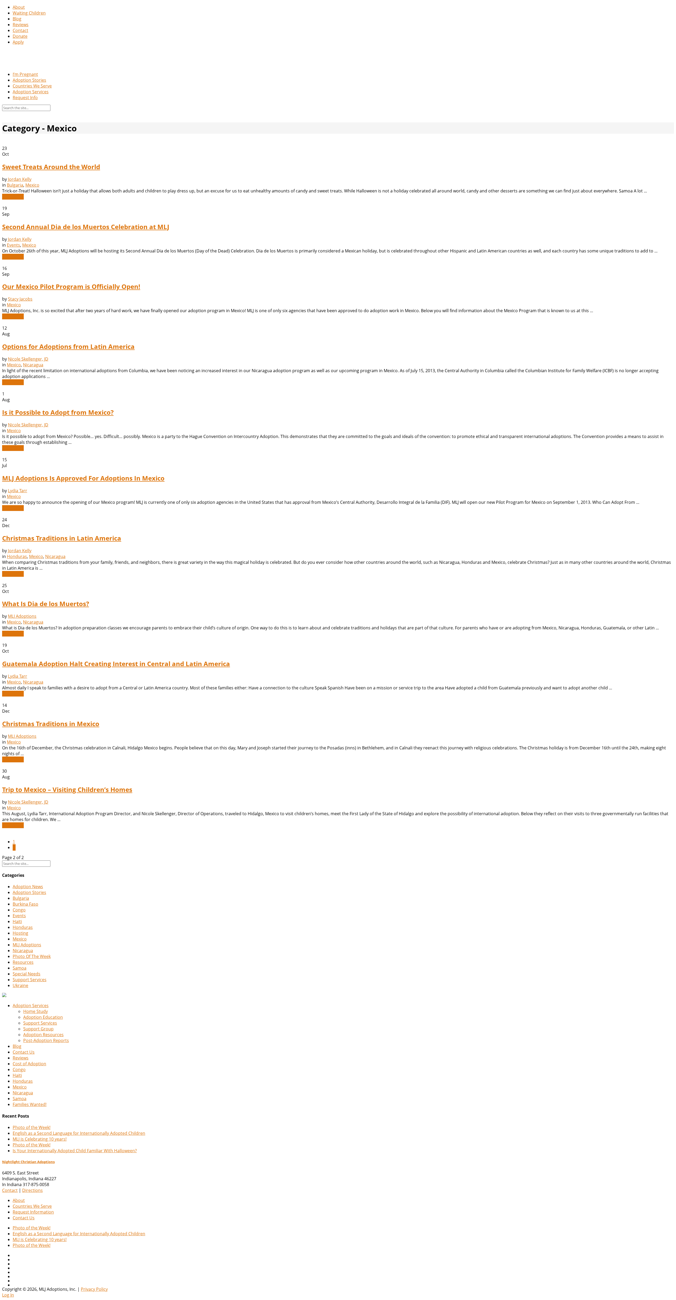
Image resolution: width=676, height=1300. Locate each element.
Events (13, 245)
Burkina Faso (25, 904)
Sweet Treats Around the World (51, 166)
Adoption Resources (43, 1035)
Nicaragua (33, 365)
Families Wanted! (29, 1104)
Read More (13, 197)
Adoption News (28, 886)
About (19, 7)
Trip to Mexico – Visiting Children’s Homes (67, 789)
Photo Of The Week (32, 956)
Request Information (33, 1212)
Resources (23, 962)
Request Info (25, 97)
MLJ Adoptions (22, 616)
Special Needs (26, 974)
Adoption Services (31, 92)
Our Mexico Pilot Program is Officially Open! (71, 286)
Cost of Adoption (29, 1064)
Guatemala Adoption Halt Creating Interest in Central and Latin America (116, 663)
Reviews (21, 24)
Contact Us (24, 1052)
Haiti (17, 921)
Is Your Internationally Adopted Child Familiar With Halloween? (75, 1151)
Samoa (19, 968)
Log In (8, 1295)
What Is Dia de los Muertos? (45, 603)
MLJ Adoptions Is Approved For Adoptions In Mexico (83, 478)
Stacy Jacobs (20, 299)
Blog (17, 19)
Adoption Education (43, 1017)
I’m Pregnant (25, 74)
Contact (20, 30)
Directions (32, 1190)
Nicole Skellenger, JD (28, 359)
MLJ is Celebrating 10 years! (40, 1139)
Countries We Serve (32, 86)
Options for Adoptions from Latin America (68, 346)
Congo (19, 910)
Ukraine (20, 985)
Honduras (17, 556)
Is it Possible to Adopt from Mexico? (58, 412)
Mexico (32, 185)
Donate (20, 36)
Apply (18, 42)
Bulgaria (15, 185)
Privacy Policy (94, 1289)
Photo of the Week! (31, 1127)
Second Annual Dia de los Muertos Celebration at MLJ (85, 226)
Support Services (29, 980)
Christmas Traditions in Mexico (50, 723)
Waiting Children (29, 13)
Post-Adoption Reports (46, 1040)
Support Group (38, 1029)
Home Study (35, 1011)
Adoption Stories (29, 80)
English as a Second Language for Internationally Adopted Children (79, 1133)
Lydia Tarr (17, 491)
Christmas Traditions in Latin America (61, 538)
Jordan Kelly (19, 179)
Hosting (20, 933)
